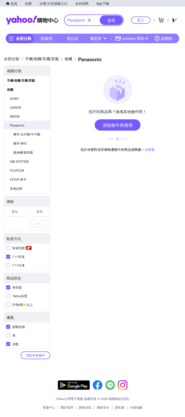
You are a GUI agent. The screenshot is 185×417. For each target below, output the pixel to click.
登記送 (72, 38)
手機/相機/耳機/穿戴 (21, 80)
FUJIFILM (17, 170)
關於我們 (67, 407)
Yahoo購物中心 (32, 20)
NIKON (15, 116)
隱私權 (119, 407)
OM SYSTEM (19, 161)
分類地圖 (136, 407)
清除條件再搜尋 (117, 125)
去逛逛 (150, 149)
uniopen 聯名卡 (135, 38)
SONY (14, 98)
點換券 (47, 38)
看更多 (96, 38)
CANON (15, 107)
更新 (125, 398)
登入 (140, 20)
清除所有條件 (35, 355)
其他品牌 (16, 188)
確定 (38, 223)
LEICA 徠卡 (18, 179)
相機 (10, 89)
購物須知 (85, 407)
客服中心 (49, 407)
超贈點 (166, 38)
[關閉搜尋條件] (89, 20)
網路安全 (103, 407)
